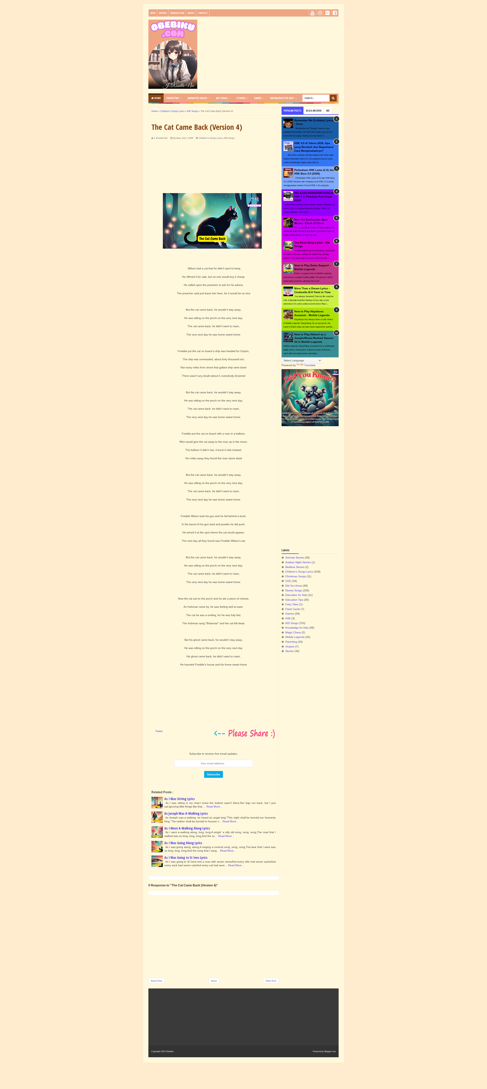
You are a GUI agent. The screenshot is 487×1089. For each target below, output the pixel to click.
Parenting (291, 641)
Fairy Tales (291, 604)
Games (289, 613)
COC (288, 580)
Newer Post (156, 981)
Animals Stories (294, 557)
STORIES (241, 98)
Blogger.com (330, 1051)
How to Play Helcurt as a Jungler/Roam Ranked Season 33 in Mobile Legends (313, 338)
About (191, 13)
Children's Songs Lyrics (211, 138)
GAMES (258, 98)
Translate (309, 365)
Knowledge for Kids (297, 627)
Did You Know (293, 585)
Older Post (271, 981)
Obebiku (170, 1051)
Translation (177, 13)
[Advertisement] (269, 46)
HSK (288, 618)
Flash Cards (292, 609)
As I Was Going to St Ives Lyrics (186, 857)
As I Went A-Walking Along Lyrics (187, 828)
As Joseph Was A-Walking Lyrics (186, 813)
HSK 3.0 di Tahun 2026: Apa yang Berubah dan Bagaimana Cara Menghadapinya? (313, 147)
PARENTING (172, 98)
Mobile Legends (295, 636)
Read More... (214, 806)
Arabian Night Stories (298, 562)
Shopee (163, 13)
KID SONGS (222, 98)
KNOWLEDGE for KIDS (282, 98)
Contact (203, 13)
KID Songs (229, 138)
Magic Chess (293, 632)
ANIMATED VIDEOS (197, 98)
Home (157, 98)
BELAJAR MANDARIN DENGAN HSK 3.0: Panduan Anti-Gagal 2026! (314, 196)
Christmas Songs (295, 576)
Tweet (158, 731)
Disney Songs (293, 590)
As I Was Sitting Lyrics (179, 798)
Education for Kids (296, 594)
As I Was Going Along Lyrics (183, 843)
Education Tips (294, 599)
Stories (289, 651)
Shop (153, 13)
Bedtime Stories (294, 567)
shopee (289, 646)
